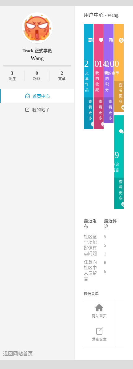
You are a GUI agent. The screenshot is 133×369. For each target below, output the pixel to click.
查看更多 (90, 110)
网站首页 (99, 316)
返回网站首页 (18, 353)
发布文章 (99, 339)
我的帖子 (40, 110)
